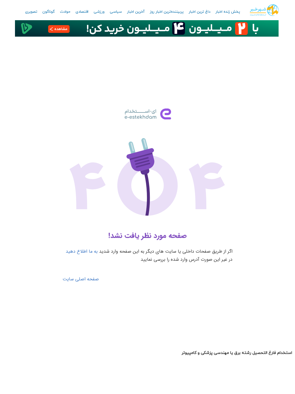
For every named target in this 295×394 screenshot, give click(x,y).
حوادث (65, 11)
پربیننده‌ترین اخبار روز (167, 11)
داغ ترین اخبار (199, 11)
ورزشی (99, 11)
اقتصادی (81, 11)
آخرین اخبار (136, 11)
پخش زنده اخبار (227, 11)
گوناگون (48, 11)
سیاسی (116, 11)
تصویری (31, 11)
